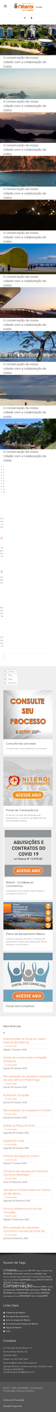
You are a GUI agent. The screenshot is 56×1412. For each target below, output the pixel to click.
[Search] (24, 17)
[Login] (31, 17)
